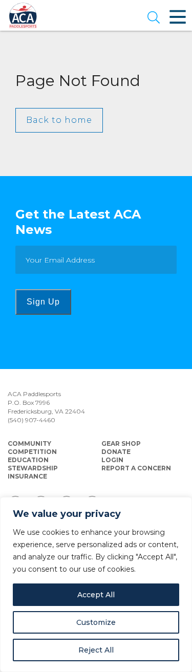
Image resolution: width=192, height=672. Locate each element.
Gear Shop (121, 443)
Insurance (27, 476)
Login (112, 460)
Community (29, 443)
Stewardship (33, 468)
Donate (116, 452)
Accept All (96, 594)
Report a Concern (136, 468)
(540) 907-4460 (31, 420)
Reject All (96, 650)
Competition (32, 452)
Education (28, 460)
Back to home (59, 120)
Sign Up (43, 301)
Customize (96, 622)
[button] (153, 18)
